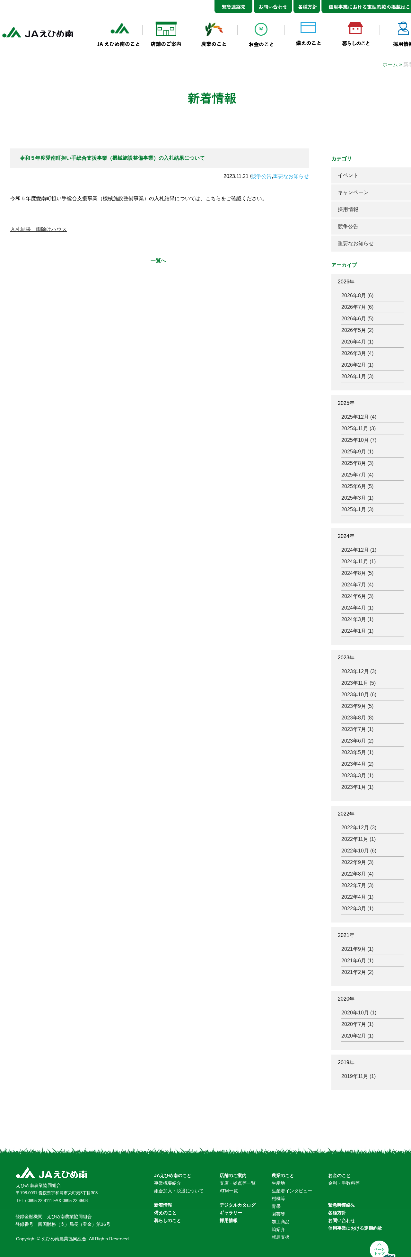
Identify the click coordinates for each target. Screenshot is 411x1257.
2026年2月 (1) (357, 365)
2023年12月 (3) (358, 671)
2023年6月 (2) (357, 741)
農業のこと (283, 1175)
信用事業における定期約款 (355, 1228)
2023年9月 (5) (357, 706)
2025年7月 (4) (357, 474)
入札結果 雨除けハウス (38, 229)
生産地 (278, 1183)
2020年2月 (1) (357, 1036)
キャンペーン (353, 192)
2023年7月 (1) (357, 729)
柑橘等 (278, 1198)
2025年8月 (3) (357, 463)
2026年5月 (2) (357, 330)
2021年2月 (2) (357, 972)
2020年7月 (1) (357, 1024)
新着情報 (163, 1205)
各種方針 (337, 1212)
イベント (348, 175)
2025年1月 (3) (357, 509)
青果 (276, 1206)
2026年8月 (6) (357, 295)
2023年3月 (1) (357, 775)
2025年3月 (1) (357, 498)
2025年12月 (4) (358, 417)
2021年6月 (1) (357, 960)
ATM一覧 (229, 1190)
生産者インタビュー (292, 1190)
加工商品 (281, 1221)
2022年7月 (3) (357, 885)
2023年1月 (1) (357, 787)
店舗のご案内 (233, 1175)
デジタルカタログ (238, 1205)
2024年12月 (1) (358, 550)
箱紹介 (278, 1229)
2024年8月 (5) (357, 573)
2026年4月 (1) (357, 341)
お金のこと (339, 1175)
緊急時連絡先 (341, 1205)
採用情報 (348, 209)
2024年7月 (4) (357, 584)
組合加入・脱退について (179, 1190)
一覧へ (158, 260)
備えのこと (165, 1212)
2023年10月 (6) (358, 694)
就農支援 (281, 1237)
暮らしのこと (167, 1220)
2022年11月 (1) (358, 839)
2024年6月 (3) (357, 596)
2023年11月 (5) (358, 683)
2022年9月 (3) (357, 862)
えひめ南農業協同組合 (38, 1185)
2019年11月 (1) (358, 1076)
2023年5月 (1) (357, 752)
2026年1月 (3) (357, 376)
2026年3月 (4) (357, 353)
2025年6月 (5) (357, 486)
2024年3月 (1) (357, 619)
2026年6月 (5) (357, 318)
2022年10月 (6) (358, 850)
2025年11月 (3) (358, 428)
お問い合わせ (341, 1220)
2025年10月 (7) (358, 440)
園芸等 (278, 1214)
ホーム (390, 64)
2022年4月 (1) (357, 897)
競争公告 (261, 176)
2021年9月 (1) (357, 949)
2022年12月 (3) (358, 827)
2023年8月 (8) (357, 717)
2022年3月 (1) (357, 908)
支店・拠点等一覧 (238, 1183)
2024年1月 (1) (357, 631)
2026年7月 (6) (357, 307)
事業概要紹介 (167, 1183)
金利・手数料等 (344, 1183)
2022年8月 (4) (357, 874)
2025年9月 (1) (357, 451)
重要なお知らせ (291, 176)
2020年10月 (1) (358, 1012)
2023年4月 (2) (357, 764)
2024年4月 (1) (357, 608)
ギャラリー (231, 1212)
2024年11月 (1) (358, 561)
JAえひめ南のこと (172, 1175)
